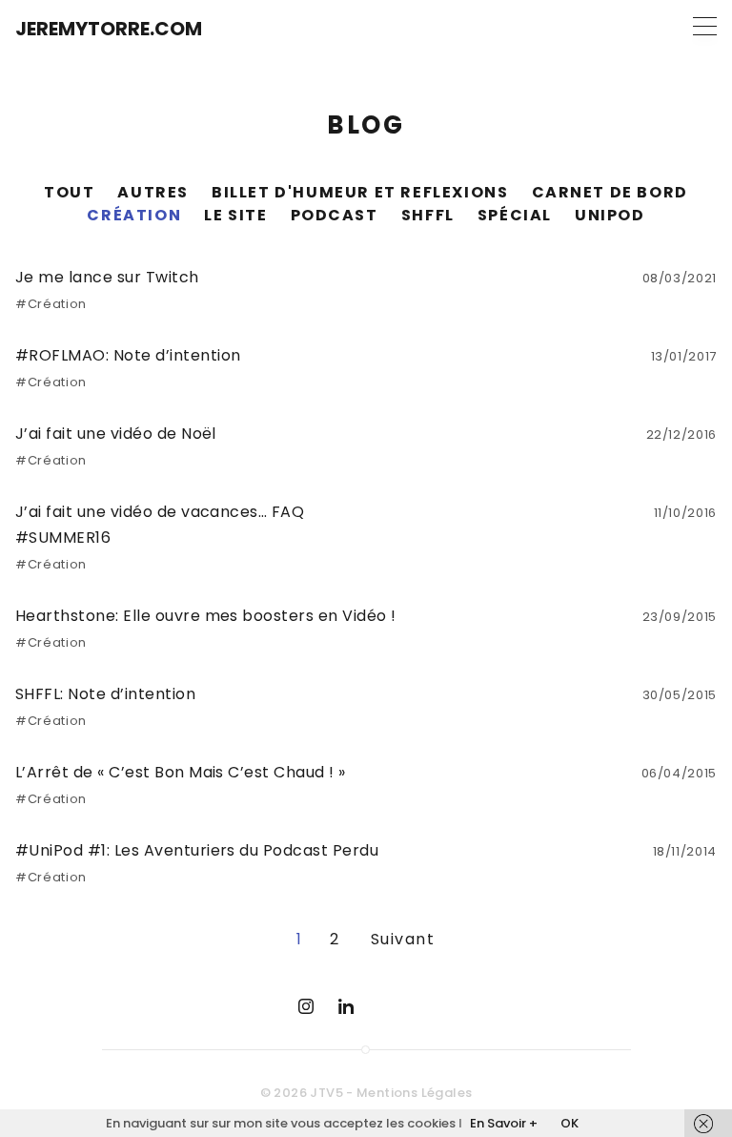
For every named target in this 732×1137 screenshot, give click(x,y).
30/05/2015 (680, 695)
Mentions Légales (414, 1093)
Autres (153, 192)
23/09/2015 (680, 617)
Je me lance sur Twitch (107, 277)
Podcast (334, 215)
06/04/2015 (679, 773)
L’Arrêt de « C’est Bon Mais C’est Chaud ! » (180, 772)
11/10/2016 (686, 513)
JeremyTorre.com (108, 28)
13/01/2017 (684, 356)
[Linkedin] (346, 1006)
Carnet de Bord (610, 192)
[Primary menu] (705, 26)
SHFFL (428, 215)
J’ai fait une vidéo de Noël (115, 433)
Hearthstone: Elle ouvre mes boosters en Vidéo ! (205, 616)
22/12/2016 (682, 434)
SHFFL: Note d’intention (105, 694)
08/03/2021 (680, 278)
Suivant (403, 939)
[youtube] (386, 1006)
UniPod (610, 215)
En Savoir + (504, 1123)
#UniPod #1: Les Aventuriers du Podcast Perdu (196, 850)
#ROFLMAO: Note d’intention (127, 355)
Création (134, 215)
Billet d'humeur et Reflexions (360, 192)
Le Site (235, 215)
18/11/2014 (685, 851)
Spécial (515, 215)
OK (569, 1123)
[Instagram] (305, 1006)
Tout (69, 192)
